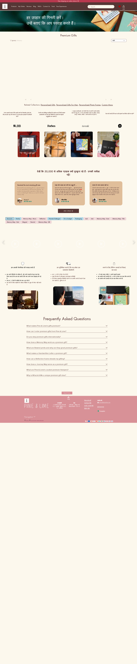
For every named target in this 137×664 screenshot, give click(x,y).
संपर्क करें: (99, 547)
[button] (14, 6)
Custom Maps (107, 251)
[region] (21, 94)
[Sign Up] (127, 6)
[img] (29, 291)
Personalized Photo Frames (90, 251)
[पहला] (26, 246)
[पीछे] (31, 246)
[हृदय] (119, 6)
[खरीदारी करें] (124, 6)
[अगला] (106, 246)
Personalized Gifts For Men (67, 251)
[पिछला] (111, 246)
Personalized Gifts (48, 251)
